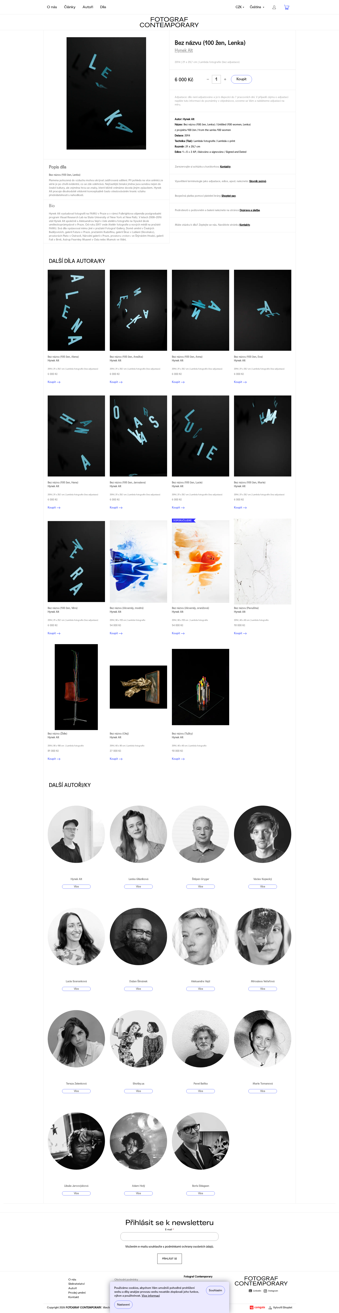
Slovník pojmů (257, 181)
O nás (72, 1279)
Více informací (151, 1295)
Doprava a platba (250, 210)
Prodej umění (77, 1292)
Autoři (72, 1288)
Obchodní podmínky (126, 1279)
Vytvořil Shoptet (282, 1307)
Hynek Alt (184, 50)
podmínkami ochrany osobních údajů (189, 1246)
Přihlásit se (169, 1258)
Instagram (273, 1291)
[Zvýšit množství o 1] (225, 79)
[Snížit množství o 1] (208, 79)
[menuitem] (52, 7)
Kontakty (225, 166)
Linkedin (257, 1291)
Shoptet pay (229, 195)
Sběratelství (76, 1283)
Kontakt (73, 1297)
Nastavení (123, 1304)
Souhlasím (215, 1290)
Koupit (241, 79)
